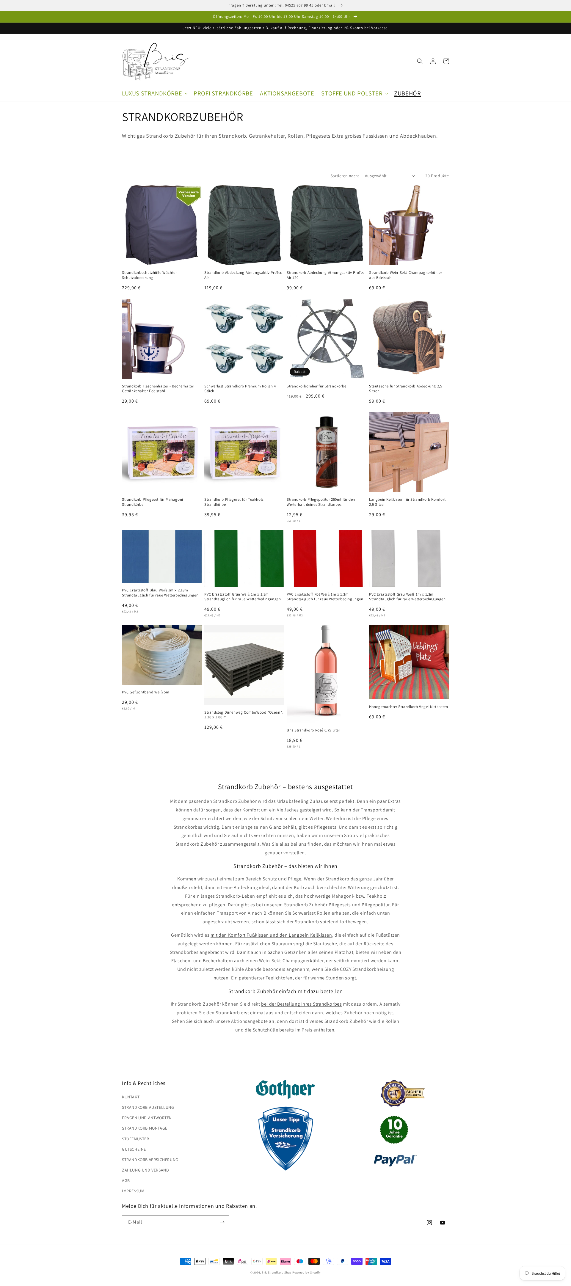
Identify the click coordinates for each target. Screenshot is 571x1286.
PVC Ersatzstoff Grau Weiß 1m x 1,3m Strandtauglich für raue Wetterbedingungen (407, 597)
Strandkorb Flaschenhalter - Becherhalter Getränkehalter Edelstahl (158, 389)
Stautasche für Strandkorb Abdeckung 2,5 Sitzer (405, 389)
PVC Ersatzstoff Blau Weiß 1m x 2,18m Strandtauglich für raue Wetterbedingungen (160, 593)
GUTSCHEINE (134, 1149)
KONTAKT (130, 1097)
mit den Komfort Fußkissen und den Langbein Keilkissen (271, 935)
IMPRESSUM (133, 1191)
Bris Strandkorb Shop (276, 1272)
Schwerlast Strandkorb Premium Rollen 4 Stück (240, 389)
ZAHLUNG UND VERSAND (145, 1170)
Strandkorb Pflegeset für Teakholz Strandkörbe (233, 502)
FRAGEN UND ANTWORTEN (147, 1117)
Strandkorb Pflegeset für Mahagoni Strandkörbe (152, 502)
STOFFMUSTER (135, 1138)
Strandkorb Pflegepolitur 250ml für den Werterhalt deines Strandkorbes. (321, 502)
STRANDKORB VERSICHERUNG (150, 1159)
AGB (126, 1180)
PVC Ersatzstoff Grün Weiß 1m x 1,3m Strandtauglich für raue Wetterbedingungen (242, 597)
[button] (154, 93)
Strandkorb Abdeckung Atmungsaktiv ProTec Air (243, 275)
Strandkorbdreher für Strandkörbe (316, 386)
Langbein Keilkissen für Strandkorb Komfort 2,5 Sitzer (407, 502)
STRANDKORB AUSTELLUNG (148, 1107)
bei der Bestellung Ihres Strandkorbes (301, 1004)
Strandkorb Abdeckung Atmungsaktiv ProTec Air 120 (326, 275)
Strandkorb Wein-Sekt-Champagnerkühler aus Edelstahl (405, 275)
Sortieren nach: (344, 175)
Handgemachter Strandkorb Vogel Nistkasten (408, 706)
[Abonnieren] (222, 1222)
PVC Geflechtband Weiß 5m (145, 692)
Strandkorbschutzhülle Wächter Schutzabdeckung (149, 275)
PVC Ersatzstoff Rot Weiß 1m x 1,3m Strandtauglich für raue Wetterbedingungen (325, 597)
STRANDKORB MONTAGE (144, 1128)
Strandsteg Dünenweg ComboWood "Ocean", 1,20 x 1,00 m (243, 715)
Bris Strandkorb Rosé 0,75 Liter (313, 730)
